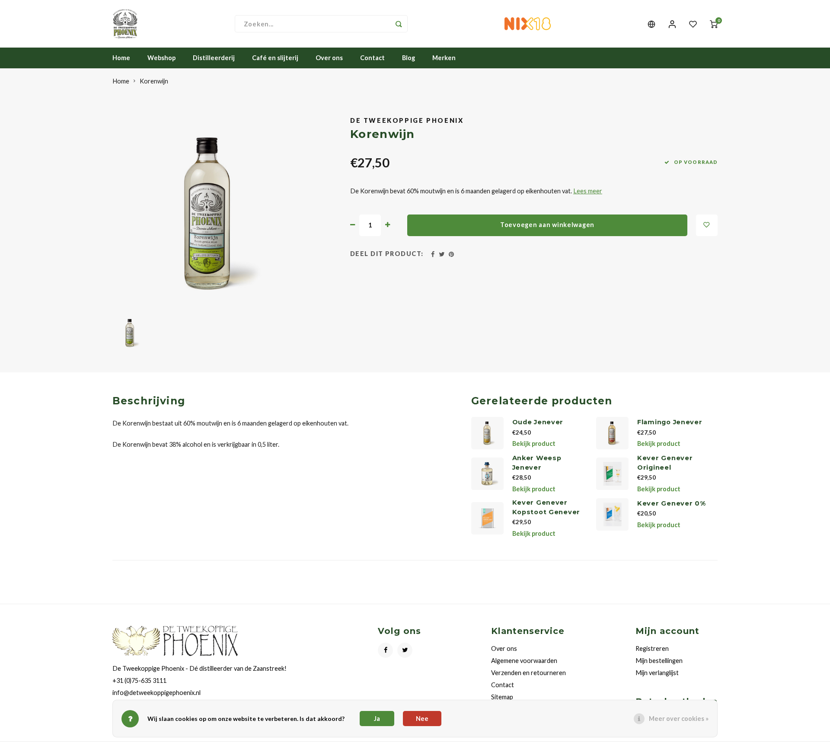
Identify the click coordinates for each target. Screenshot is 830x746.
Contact (372, 57)
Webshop (161, 57)
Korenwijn (154, 81)
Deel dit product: (387, 253)
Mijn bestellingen (659, 660)
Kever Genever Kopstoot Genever (546, 507)
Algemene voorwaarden (524, 660)
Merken (444, 57)
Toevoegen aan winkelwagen (547, 224)
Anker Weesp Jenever (537, 462)
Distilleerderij (214, 57)
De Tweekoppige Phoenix (406, 120)
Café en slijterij (275, 57)
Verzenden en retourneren (528, 672)
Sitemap (502, 697)
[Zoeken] (399, 23)
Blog (408, 57)
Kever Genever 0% (671, 503)
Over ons (329, 57)
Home (121, 57)
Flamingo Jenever (669, 422)
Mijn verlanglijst (657, 672)
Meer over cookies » (679, 718)
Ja (377, 718)
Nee (422, 718)
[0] (714, 24)
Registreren (652, 648)
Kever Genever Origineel (665, 462)
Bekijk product (533, 443)
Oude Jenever (538, 422)
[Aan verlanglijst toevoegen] (707, 225)
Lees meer (587, 191)
